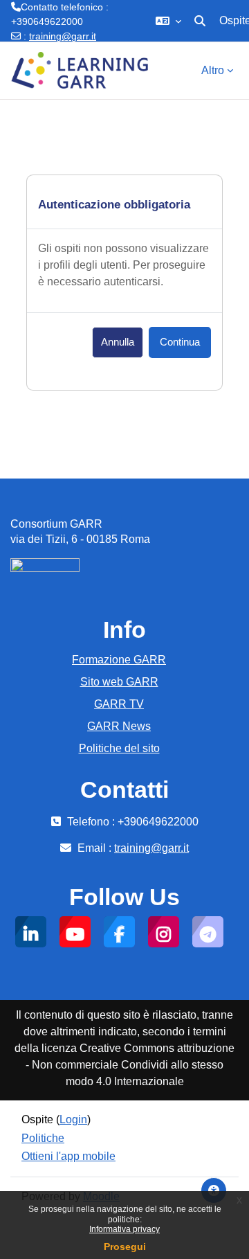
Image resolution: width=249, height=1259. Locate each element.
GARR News (119, 726)
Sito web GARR (119, 682)
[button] (168, 21)
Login (73, 1119)
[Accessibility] (214, 1190)
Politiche (42, 1138)
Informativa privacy (124, 1229)
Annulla (117, 342)
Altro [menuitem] (212, 70)
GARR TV (119, 704)
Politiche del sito (119, 748)
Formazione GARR (119, 660)
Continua (180, 342)
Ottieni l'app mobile (68, 1156)
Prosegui (125, 1246)
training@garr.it (62, 36)
